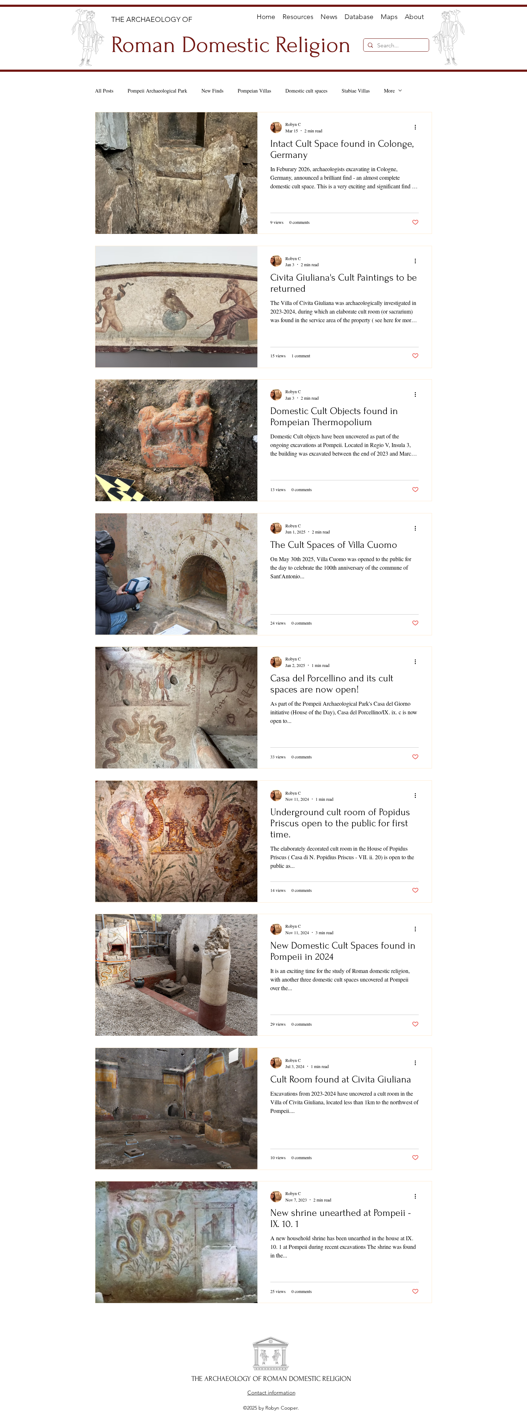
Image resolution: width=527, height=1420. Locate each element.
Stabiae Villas (356, 90)
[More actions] (417, 127)
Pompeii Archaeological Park (157, 90)
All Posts (104, 90)
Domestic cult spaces (306, 90)
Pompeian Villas (254, 90)
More (389, 90)
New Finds (212, 90)
